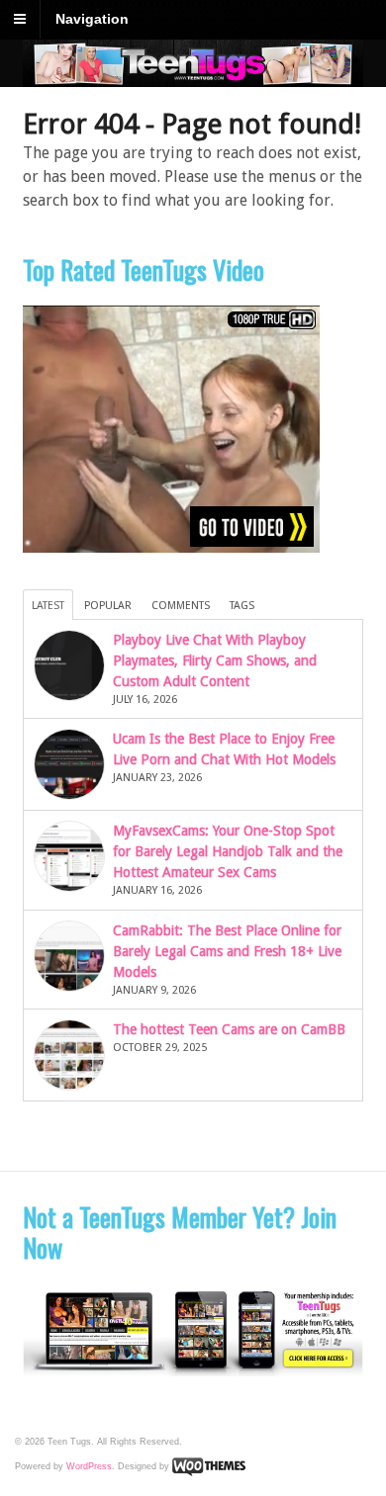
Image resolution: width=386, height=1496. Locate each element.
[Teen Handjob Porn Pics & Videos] (193, 76)
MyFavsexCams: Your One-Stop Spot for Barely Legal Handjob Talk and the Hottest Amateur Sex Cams (227, 851)
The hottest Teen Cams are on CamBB (229, 1029)
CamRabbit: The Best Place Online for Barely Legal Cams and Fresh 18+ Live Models (227, 951)
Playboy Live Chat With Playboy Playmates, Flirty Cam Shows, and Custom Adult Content (215, 660)
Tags (242, 605)
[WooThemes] (208, 1466)
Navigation (92, 19)
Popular (108, 605)
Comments (180, 605)
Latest (48, 605)
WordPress (89, 1466)
